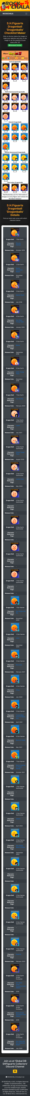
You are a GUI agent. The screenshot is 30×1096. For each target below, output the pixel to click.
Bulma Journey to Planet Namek (20, 766)
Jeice (17, 638)
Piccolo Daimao (18, 244)
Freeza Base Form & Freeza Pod (20, 716)
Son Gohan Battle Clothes (20, 846)
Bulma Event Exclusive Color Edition (21, 1014)
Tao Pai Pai (19, 399)
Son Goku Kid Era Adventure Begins (20, 1042)
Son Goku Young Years (20, 321)
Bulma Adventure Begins (19, 269)
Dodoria (18, 954)
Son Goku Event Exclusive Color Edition (21, 985)
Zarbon (18, 819)
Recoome (19, 665)
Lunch (18, 425)
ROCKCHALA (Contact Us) (15, 1077)
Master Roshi (20, 295)
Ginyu (18, 690)
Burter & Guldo (20, 740)
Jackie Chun (20, 479)
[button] (15, 1071)
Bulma (18, 345)
